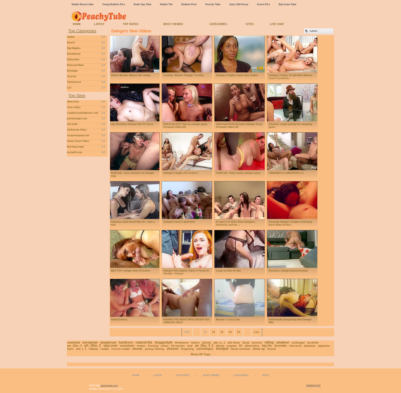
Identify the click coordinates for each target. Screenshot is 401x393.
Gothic (86, 36)
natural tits (144, 342)
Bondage (86, 70)
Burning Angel (86, 146)
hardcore (126, 342)
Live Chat (277, 24)
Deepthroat (86, 53)
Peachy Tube (213, 4)
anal (190, 345)
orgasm (232, 345)
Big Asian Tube (287, 4)
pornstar (257, 342)
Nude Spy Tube (142, 4)
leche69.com (86, 152)
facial (245, 342)
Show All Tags (200, 354)
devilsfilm (313, 342)
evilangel (298, 342)
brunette (280, 345)
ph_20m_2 (92, 345)
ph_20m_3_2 (204, 345)
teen (70, 348)
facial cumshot (240, 348)
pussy (206, 342)
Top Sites (76, 95)
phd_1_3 (81, 349)
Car (86, 87)
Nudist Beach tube (83, 4)
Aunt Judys (86, 107)
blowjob (222, 348)
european (90, 342)
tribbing (93, 349)
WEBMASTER (313, 385)
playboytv (310, 345)
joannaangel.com (86, 118)
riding (269, 342)
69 (240, 345)
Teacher (86, 76)
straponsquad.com (86, 135)
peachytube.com (109, 385)
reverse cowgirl (120, 349)
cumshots (127, 345)
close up (259, 348)
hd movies (178, 345)
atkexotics (252, 345)
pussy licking (154, 348)
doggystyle (164, 342)
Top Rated (130, 24)
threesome (182, 342)
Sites (250, 24)
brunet (271, 348)
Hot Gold (86, 124)
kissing (153, 345)
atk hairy (234, 342)
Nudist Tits (166, 4)
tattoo (195, 342)
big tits (267, 345)
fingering (187, 348)
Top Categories (82, 31)
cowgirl (104, 349)
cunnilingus (204, 348)
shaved (172, 348)
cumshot (73, 342)
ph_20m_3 (74, 345)
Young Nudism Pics (113, 4)
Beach (86, 42)
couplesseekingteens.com (86, 112)
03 (222, 332)
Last (256, 332)
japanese (324, 345)
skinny (220, 345)
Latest (99, 24)
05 (238, 332)
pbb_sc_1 (219, 342)
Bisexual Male (86, 65)
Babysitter (86, 59)
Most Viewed (173, 24)
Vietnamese (86, 82)
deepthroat (108, 342)
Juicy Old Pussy (238, 4)
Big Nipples (86, 48)
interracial (295, 345)
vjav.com (110, 345)
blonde (137, 348)
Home (77, 24)
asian (165, 345)
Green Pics (263, 4)
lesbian (141, 345)
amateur (282, 342)
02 (213, 332)
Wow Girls (86, 101)
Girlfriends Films (86, 129)
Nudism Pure (189, 4)
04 (230, 332)
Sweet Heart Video (86, 141)
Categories (218, 24)
